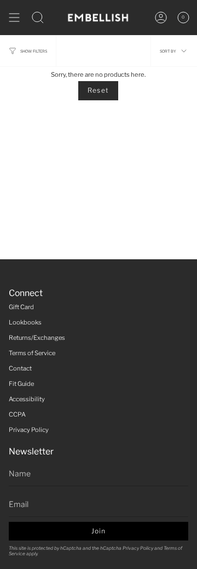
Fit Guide (21, 384)
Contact (20, 368)
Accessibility (27, 399)
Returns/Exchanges (37, 338)
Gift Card (21, 307)
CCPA (17, 414)
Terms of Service (32, 353)
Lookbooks (25, 322)
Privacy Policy (29, 430)
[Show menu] (14, 17)
